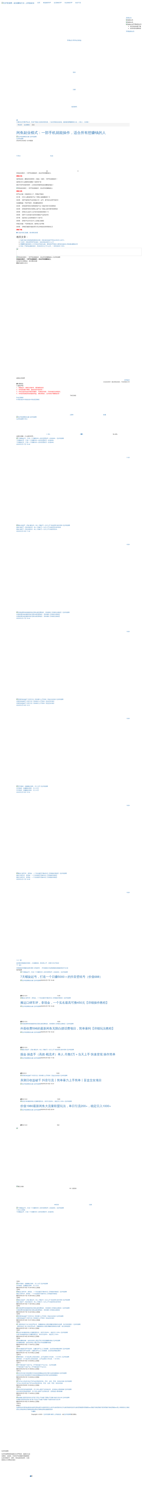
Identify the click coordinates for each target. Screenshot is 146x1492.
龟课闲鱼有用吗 (21, 1407)
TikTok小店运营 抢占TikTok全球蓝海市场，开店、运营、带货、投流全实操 (39, 1383)
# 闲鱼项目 (19, 399)
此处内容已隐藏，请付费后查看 (28, 232)
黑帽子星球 (101, 1407)
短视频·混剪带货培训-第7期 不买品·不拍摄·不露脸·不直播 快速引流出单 (38, 1399)
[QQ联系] (54, 1460)
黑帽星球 (82, 1407)
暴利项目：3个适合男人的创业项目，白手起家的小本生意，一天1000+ (38, 1359)
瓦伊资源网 (19, 139)
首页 (38, 3)
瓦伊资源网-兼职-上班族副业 (52, 1414)
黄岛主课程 (125, 1407)
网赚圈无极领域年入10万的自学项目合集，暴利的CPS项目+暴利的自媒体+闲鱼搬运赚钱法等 (49, 244)
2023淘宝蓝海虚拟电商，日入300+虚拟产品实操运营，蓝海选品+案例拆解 (39, 1391)
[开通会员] (15, 1476)
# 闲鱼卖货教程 (34, 399)
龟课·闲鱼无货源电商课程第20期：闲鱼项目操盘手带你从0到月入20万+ (42, 240)
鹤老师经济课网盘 (26, 1409)
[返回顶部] (32, 1476)
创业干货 (78, 3)
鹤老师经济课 (36, 1409)
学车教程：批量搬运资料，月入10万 (27, 1285)
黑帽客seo (88, 1407)
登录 (57, 1205)
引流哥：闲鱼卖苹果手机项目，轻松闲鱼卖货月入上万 (37, 242)
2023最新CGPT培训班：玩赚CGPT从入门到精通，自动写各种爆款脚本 (38, 1351)
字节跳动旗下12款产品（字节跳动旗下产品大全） (31, 1367)
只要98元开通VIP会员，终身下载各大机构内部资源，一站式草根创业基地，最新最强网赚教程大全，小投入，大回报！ (53, 122)
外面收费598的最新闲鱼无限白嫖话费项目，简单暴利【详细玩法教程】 (67, 1028)
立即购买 (127, 380)
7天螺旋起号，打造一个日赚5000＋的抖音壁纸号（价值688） (61, 976)
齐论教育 (76, 1407)
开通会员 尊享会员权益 (74, 40)
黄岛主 (18, 1409)
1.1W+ (48, 434)
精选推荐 (47, 3)
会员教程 (58, 3)
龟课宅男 (34, 1407)
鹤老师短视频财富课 (46, 1409)
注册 (90, 1205)
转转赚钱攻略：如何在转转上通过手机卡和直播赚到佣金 (33, 1342)
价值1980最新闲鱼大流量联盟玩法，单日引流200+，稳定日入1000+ (65, 1106)
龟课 (38, 1407)
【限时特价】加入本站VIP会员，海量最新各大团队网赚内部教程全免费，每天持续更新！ (43, 1326)
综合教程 (68, 3)
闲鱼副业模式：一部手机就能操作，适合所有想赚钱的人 (61, 132)
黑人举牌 (119, 1407)
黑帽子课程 (94, 1407)
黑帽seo (114, 1407)
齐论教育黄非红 (57, 1407)
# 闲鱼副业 (26, 399)
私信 (51, 156)
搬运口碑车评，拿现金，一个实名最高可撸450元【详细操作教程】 (64, 1002)
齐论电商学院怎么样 (46, 1407)
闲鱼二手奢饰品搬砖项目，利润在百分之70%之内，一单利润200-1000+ (42, 246)
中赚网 (33, 1411)
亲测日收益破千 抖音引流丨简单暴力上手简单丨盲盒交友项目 (61, 1080)
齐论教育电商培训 (67, 1407)
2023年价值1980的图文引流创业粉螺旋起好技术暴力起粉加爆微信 (37, 1375)
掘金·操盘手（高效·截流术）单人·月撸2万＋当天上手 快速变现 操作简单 (67, 1054)
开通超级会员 (130, 31)
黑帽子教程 (108, 1407)
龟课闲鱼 (29, 1407)
